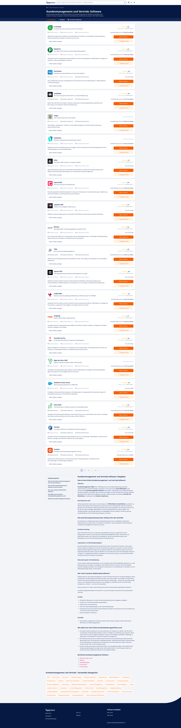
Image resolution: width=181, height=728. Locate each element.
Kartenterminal (51, 695)
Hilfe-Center (110, 715)
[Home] (46, 7)
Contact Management (76, 688)
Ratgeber (62, 19)
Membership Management (79, 684)
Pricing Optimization (123, 681)
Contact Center (89, 688)
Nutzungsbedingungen (50, 718)
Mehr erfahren (123, 37)
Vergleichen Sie (124, 41)
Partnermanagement (113, 691)
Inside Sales (85, 691)
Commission (63, 688)
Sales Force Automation (72, 681)
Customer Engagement (96, 684)
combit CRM (83, 664)
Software (78, 715)
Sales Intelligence (122, 684)
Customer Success (52, 688)
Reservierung (102, 677)
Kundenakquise (109, 684)
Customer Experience (90, 677)
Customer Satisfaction (88, 681)
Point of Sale (55, 677)
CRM (48, 677)
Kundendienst (126, 677)
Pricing (132, 684)
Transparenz (48, 716)
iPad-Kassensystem (63, 695)
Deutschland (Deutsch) (118, 722)
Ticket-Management (78, 695)
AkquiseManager (85, 662)
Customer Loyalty (76, 677)
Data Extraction (110, 681)
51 (96, 470)
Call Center (65, 677)
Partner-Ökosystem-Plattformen (95, 695)
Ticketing (60, 681)
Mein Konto (110, 712)
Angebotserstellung (115, 688)
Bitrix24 (82, 660)
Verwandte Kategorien (75, 19)
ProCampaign (84, 666)
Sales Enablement (114, 677)
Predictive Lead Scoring (97, 691)
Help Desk (100, 681)
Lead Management (52, 691)
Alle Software (51, 19)
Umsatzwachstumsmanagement (70, 691)
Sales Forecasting (127, 691)
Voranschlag (65, 684)
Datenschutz (48, 713)
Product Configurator (53, 684)
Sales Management (101, 688)
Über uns (78, 712)
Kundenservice (51, 681)
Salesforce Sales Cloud (86, 658)
